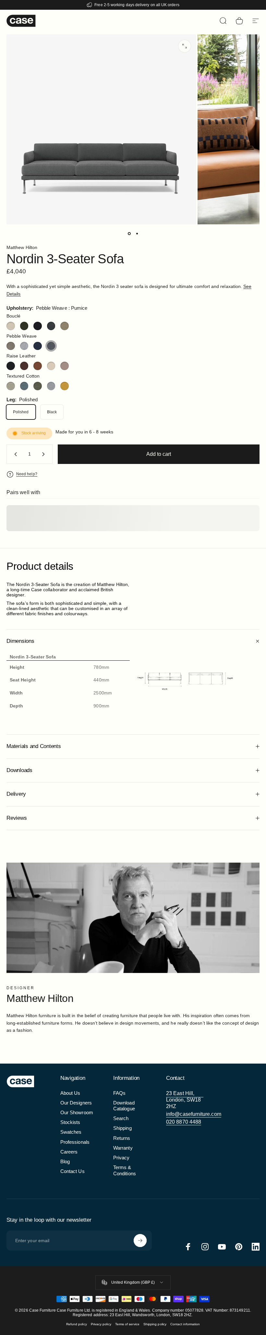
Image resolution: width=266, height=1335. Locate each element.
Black (52, 412)
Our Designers (76, 1102)
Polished (21, 412)
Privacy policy (101, 1324)
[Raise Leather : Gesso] (51, 366)
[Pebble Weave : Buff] (10, 346)
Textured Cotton (23, 376)
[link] (184, 1100)
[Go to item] (129, 233)
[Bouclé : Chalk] (10, 326)
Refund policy (76, 1324)
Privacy (121, 1157)
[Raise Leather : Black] (10, 366)
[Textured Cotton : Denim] (24, 386)
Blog (65, 1161)
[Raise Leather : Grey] (64, 366)
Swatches (71, 1132)
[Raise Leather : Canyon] (37, 366)
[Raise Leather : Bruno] (24, 366)
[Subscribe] (140, 1240)
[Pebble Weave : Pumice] (51, 346)
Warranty (123, 1148)
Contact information (185, 1324)
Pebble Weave (21, 336)
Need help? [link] (26, 474)
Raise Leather (21, 355)
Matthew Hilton (21, 247)
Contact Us (72, 1171)
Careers (69, 1151)
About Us (70, 1093)
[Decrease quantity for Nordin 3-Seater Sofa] (14, 454)
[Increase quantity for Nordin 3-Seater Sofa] (44, 454)
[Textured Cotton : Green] (37, 386)
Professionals (75, 1142)
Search (120, 1118)
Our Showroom (76, 1112)
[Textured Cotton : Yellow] (64, 386)
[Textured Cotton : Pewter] (51, 386)
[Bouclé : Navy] (37, 326)
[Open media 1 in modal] (184, 46)
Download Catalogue (124, 1105)
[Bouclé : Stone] (64, 326)
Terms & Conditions (124, 1170)
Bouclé (13, 315)
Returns (121, 1138)
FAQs (119, 1093)
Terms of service (127, 1324)
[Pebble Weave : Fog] (24, 346)
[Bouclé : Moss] (24, 326)
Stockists (70, 1122)
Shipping (122, 1128)
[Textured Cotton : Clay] (10, 386)
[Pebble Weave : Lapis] (37, 346)
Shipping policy (154, 1324)
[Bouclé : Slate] (51, 326)
